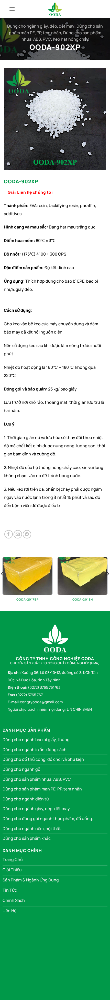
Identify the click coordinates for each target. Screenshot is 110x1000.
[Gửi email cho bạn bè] (18, 534)
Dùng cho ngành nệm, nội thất (32, 828)
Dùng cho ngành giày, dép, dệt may (40, 26)
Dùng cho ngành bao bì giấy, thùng (36, 739)
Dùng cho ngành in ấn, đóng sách (35, 749)
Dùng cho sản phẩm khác (27, 838)
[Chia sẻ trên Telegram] (27, 534)
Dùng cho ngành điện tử (26, 799)
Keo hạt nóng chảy (71, 39)
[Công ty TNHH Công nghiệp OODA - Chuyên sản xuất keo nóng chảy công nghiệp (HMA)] (55, 9)
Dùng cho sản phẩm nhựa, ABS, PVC (37, 779)
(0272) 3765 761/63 (44, 687)
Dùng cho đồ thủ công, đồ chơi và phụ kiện (43, 759)
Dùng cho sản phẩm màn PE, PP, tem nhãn (42, 789)
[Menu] (12, 9)
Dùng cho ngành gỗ (21, 769)
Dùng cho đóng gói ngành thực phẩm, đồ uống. (48, 818)
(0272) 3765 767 (29, 694)
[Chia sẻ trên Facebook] (8, 534)
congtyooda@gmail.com (41, 701)
